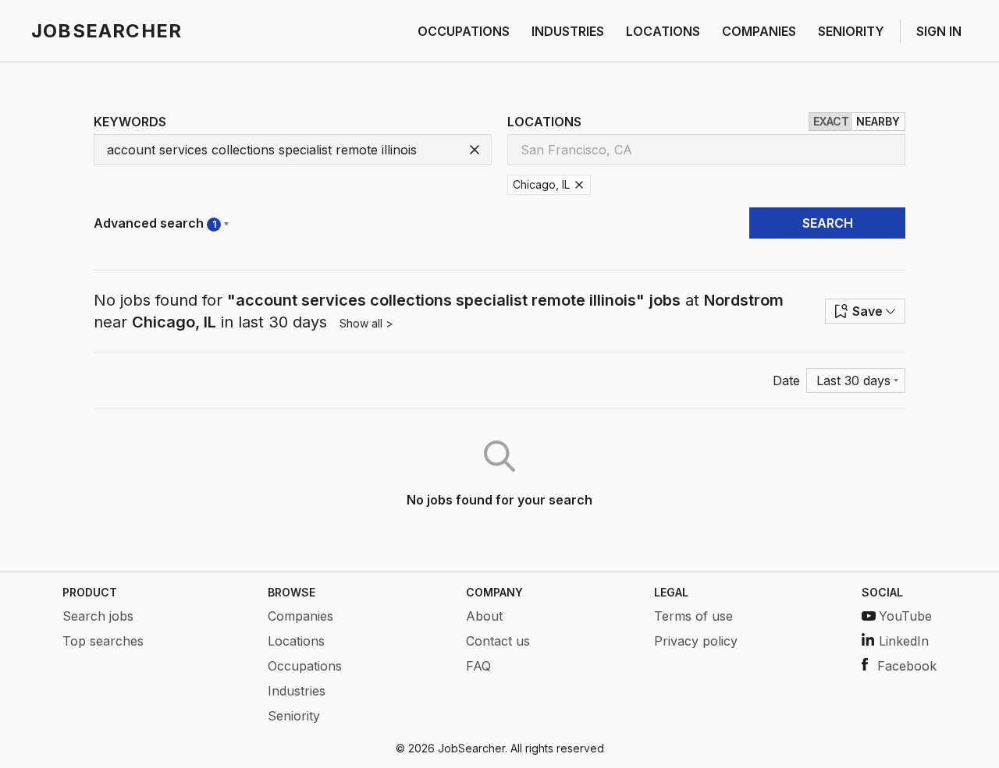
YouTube (905, 616)
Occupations (305, 666)
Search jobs (97, 616)
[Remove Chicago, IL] (579, 185)
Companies (300, 616)
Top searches (103, 641)
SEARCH (827, 223)
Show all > (366, 323)
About (484, 616)
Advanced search (155, 223)
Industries (296, 691)
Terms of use (693, 616)
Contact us (498, 641)
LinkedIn (904, 641)
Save (867, 311)
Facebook (907, 666)
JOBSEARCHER (106, 30)
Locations (296, 641)
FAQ (478, 666)
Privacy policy (696, 641)
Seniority (294, 716)
